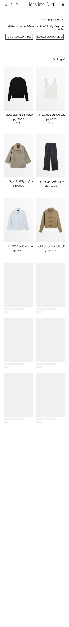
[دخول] (11, 4)
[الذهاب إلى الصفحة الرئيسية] (42, 4)
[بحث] (17, 4)
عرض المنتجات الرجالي (19, 37)
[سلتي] (6, 4)
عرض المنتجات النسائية (50, 37)
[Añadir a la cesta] (51, 126)
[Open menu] (63, 4)
